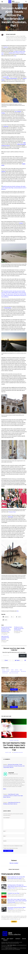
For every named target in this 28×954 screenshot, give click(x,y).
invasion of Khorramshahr (11, 78)
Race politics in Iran (14, 672)
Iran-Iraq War (6, 76)
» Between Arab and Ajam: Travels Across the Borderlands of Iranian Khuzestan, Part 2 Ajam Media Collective (14, 766)
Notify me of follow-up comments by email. (13, 845)
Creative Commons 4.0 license (10, 948)
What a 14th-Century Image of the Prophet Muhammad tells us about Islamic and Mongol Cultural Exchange (17, 901)
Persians (3, 112)
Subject (5, 940)
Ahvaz (3, 669)
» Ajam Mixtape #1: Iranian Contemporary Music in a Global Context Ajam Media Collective (13, 796)
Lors (16, 111)
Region (24, 938)
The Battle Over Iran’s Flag (13, 893)
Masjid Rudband (7, 307)
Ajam (24, 142)
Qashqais (19, 111)
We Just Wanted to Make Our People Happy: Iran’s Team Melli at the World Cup (14, 746)
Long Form (11, 679)
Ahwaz (8, 669)
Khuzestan (6, 47)
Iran (21, 669)
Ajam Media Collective (18, 686)
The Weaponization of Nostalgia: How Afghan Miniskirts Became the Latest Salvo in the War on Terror (17, 886)
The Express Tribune (12, 511)
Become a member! (14, 863)
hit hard (21, 223)
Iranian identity (6, 671)
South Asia (10, 516)
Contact (17, 938)
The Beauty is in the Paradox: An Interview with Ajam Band (19, 628)
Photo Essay (5, 672)
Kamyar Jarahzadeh (11, 34)
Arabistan (3, 171)
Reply (4, 788)
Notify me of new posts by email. (11, 848)
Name (4, 831)
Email (4, 836)
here (15, 55)
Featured (11, 740)
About (3, 938)
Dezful (16, 669)
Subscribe (22, 655)
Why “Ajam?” (10, 938)
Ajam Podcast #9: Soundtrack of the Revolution (5, 638)
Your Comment (6, 817)
